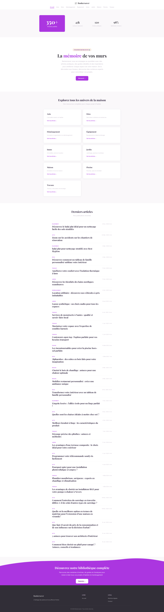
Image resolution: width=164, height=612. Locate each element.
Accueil (52, 7)
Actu (57, 7)
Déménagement (70, 7)
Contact (110, 601)
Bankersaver (82, 3)
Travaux (112, 7)
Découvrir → (82, 78)
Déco (62, 7)
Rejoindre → (82, 581)
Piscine (105, 7)
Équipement (80, 7)
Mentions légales (112, 598)
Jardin (93, 7)
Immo (87, 7)
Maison (99, 7)
